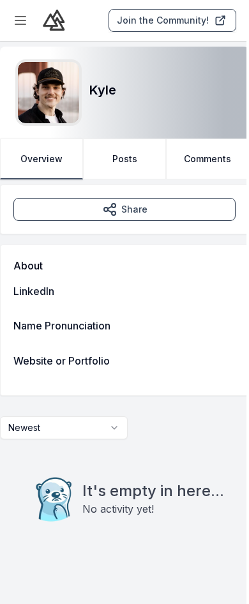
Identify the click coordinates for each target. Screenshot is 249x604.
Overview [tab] (41, 158)
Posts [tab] (124, 158)
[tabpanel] (124, 379)
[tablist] (124, 159)
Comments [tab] (207, 158)
